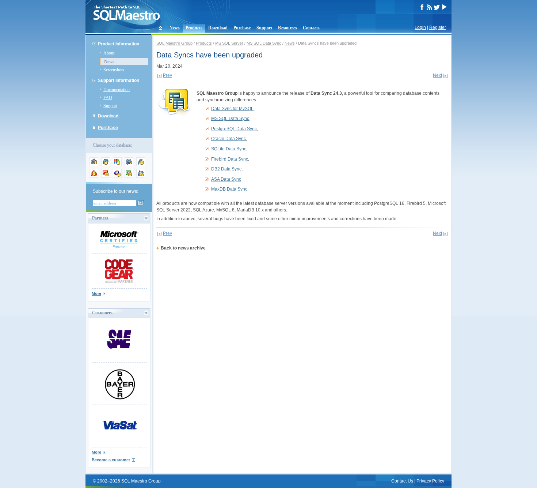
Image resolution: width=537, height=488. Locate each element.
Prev (167, 75)
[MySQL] (105, 164)
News (175, 27)
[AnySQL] (94, 164)
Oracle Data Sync (228, 138)
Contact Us (402, 481)
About (108, 53)
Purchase (242, 27)
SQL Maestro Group (174, 43)
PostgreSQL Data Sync (234, 128)
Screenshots (113, 69)
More (96, 293)
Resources (287, 27)
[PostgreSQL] (129, 164)
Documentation (116, 89)
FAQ (107, 97)
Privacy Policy (430, 481)
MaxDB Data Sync (229, 189)
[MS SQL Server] (117, 164)
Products (194, 27)
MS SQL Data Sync (264, 43)
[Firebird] (94, 176)
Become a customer (111, 460)
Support (264, 27)
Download (218, 27)
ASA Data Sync (226, 179)
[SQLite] (140, 164)
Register (437, 27)
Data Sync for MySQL (232, 108)
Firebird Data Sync (229, 159)
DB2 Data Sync (226, 169)
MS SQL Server (229, 43)
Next (437, 75)
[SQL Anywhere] (117, 176)
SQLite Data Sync (228, 148)
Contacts (311, 27)
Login (420, 27)
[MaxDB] (140, 176)
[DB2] (129, 176)
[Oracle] (105, 176)
